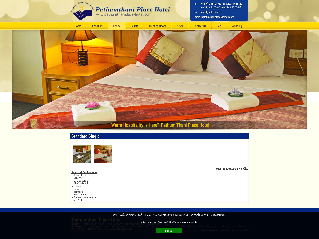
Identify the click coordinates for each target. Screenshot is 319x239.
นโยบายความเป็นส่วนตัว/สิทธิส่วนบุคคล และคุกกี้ (169, 222)
